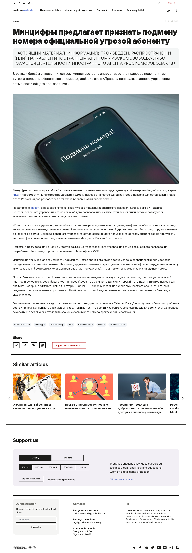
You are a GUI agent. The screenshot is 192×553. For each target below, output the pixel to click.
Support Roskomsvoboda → (69, 345)
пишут (17, 194)
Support (171, 3)
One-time (67, 458)
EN (159, 3)
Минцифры (40, 324)
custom (82, 467)
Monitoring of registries (78, 10)
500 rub (39, 467)
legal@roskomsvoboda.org (87, 522)
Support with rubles (31, 478)
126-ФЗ (101, 324)
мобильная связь (117, 324)
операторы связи (22, 324)
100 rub (25, 467)
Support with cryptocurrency (61, 479)
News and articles (50, 10)
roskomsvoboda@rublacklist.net (89, 513)
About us (117, 10)
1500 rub (53, 467)
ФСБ (71, 324)
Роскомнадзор (56, 324)
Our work (102, 10)
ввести (35, 207)
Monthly (35, 458)
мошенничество (85, 324)
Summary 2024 (135, 10)
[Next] (182, 398)
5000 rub (68, 467)
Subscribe (36, 527)
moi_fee (88, 531)
